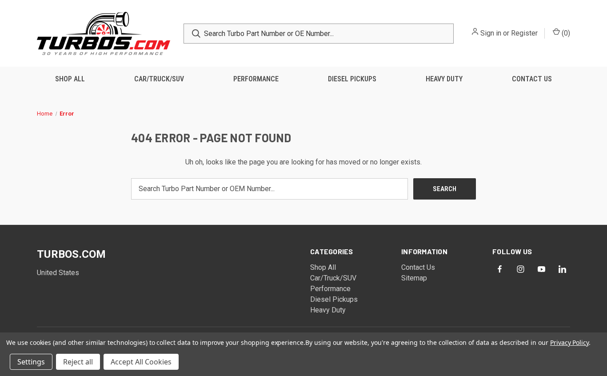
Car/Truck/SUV (159, 79)
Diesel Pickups (352, 79)
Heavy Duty (444, 79)
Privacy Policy (569, 342)
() (565, 33)
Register (524, 33)
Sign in (490, 33)
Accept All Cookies (141, 362)
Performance (256, 79)
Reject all (78, 362)
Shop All (70, 79)
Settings (31, 362)
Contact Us (532, 79)
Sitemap (414, 278)
